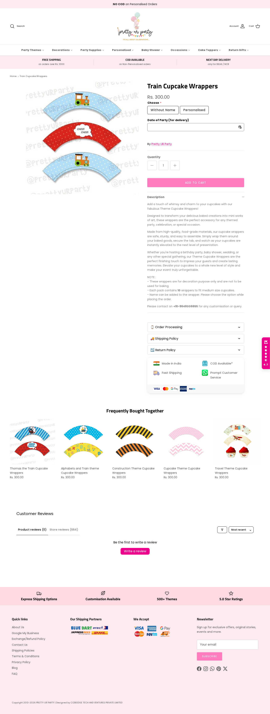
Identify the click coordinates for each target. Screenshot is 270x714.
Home (13, 76)
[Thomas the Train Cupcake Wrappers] (32, 441)
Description (155, 197)
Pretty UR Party (161, 144)
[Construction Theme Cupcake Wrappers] (135, 441)
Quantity (153, 157)
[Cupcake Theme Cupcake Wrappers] (186, 441)
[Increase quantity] (175, 165)
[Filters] (222, 529)
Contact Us (19, 645)
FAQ (14, 674)
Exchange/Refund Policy (28, 639)
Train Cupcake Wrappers (33, 76)
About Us (18, 627)
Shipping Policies (23, 650)
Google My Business (25, 633)
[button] (266, 353)
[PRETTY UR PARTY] (135, 26)
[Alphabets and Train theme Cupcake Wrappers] (83, 441)
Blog (15, 668)
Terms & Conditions (25, 656)
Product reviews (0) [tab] (32, 530)
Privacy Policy (21, 662)
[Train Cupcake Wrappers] (82, 138)
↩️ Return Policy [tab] (163, 350)
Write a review (135, 551)
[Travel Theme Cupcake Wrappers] (237, 441)
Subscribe (209, 656)
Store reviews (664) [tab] (64, 530)
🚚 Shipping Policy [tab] (164, 338)
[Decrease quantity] (152, 165)
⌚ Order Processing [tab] (166, 327)
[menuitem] (32, 49)
